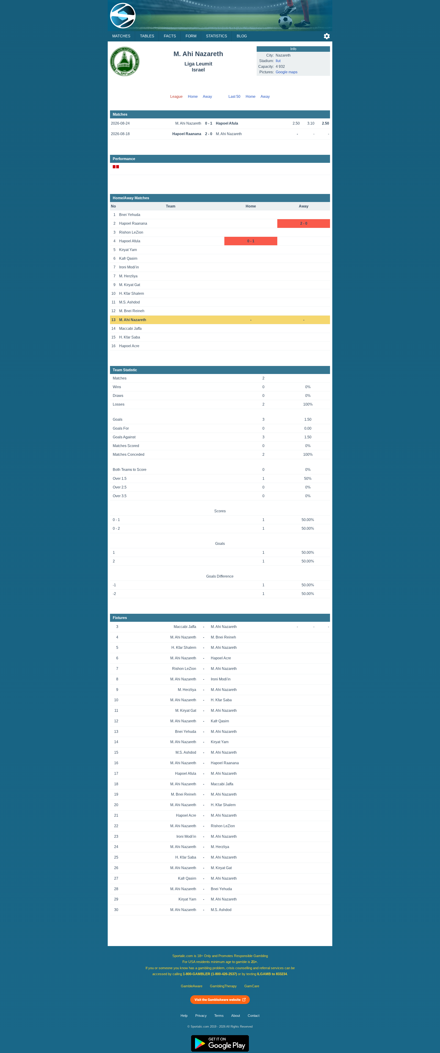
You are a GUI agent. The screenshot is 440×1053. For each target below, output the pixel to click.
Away (207, 96)
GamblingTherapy (223, 986)
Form (191, 36)
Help (184, 1016)
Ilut (278, 61)
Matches (121, 36)
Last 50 (234, 96)
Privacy (201, 1016)
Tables (147, 36)
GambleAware (191, 986)
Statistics (216, 36)
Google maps (286, 72)
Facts (170, 36)
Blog (242, 36)
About (235, 1016)
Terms (219, 1016)
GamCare (251, 986)
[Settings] (326, 36)
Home (193, 96)
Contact (253, 1016)
